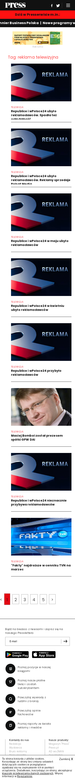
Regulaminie (24, 776)
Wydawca (15, 747)
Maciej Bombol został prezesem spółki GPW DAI (37, 437)
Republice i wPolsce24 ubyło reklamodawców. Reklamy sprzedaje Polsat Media (40, 180)
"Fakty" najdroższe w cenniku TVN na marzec (41, 567)
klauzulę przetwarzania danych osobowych (27, 773)
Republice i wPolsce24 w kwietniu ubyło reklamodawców (37, 308)
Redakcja (15, 744)
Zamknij (66, 759)
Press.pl (54, 747)
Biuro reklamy (18, 751)
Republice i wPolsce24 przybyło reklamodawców (36, 373)
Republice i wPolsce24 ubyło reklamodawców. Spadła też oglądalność (34, 115)
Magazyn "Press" (59, 744)
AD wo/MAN (56, 751)
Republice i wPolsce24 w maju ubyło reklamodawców (40, 243)
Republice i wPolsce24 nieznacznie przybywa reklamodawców (39, 502)
